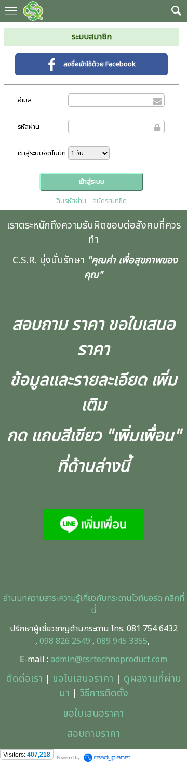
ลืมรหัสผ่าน (71, 201)
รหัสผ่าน (28, 127)
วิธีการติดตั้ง (104, 693)
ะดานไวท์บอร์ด (139, 598)
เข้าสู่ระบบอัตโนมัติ (42, 153)
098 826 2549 (64, 641)
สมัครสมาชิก (109, 201)
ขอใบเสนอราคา (83, 678)
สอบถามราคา (93, 734)
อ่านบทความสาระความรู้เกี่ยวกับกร (59, 598)
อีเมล (25, 100)
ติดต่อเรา (24, 678)
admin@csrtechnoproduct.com (108, 659)
